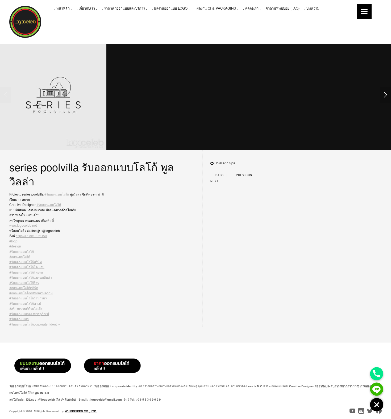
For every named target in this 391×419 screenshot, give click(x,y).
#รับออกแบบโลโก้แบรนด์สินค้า (30, 277)
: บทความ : (313, 8)
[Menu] (364, 11)
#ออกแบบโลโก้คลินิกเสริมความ (31, 293)
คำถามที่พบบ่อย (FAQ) (282, 8)
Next (215, 181)
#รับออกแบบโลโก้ (56, 194)
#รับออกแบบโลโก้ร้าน (24, 282)
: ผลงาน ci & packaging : (216, 8)
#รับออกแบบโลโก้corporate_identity (34, 324)
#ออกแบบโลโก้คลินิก (23, 287)
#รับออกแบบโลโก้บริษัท (25, 261)
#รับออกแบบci (19, 318)
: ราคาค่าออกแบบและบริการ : (124, 8)
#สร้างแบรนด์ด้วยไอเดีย (26, 308)
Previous (243, 175)
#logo (13, 241)
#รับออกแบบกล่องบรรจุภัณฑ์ (29, 313)
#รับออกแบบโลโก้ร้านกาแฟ (28, 298)
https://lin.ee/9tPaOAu (31, 235)
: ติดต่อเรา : (252, 8)
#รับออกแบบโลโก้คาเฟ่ (25, 303)
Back (219, 175)
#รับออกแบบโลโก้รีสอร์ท (26, 272)
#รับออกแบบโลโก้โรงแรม (26, 267)
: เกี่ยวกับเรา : (87, 8)
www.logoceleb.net (23, 225)
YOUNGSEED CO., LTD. (81, 411)
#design (15, 246)
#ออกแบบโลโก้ (19, 256)
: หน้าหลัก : (63, 8)
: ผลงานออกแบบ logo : (171, 8)
